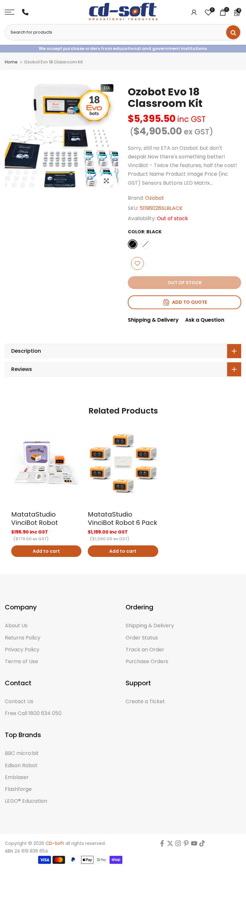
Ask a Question (204, 320)
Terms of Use (21, 661)
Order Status (142, 637)
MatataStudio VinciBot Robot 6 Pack (122, 518)
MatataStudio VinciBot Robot (34, 518)
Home (11, 62)
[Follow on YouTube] (194, 844)
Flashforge (18, 789)
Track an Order (145, 649)
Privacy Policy (22, 649)
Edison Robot (21, 765)
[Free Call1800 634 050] (25, 12)
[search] (233, 32)
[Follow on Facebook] (162, 844)
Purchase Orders (147, 661)
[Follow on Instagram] (178, 844)
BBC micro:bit (22, 753)
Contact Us (19, 701)
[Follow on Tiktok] (202, 844)
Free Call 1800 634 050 (33, 713)
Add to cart (46, 551)
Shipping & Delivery (153, 320)
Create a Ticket (145, 701)
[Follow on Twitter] (170, 844)
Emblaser (17, 777)
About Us (16, 625)
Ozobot (154, 198)
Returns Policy (22, 637)
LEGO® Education (26, 801)
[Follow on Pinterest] (186, 844)
